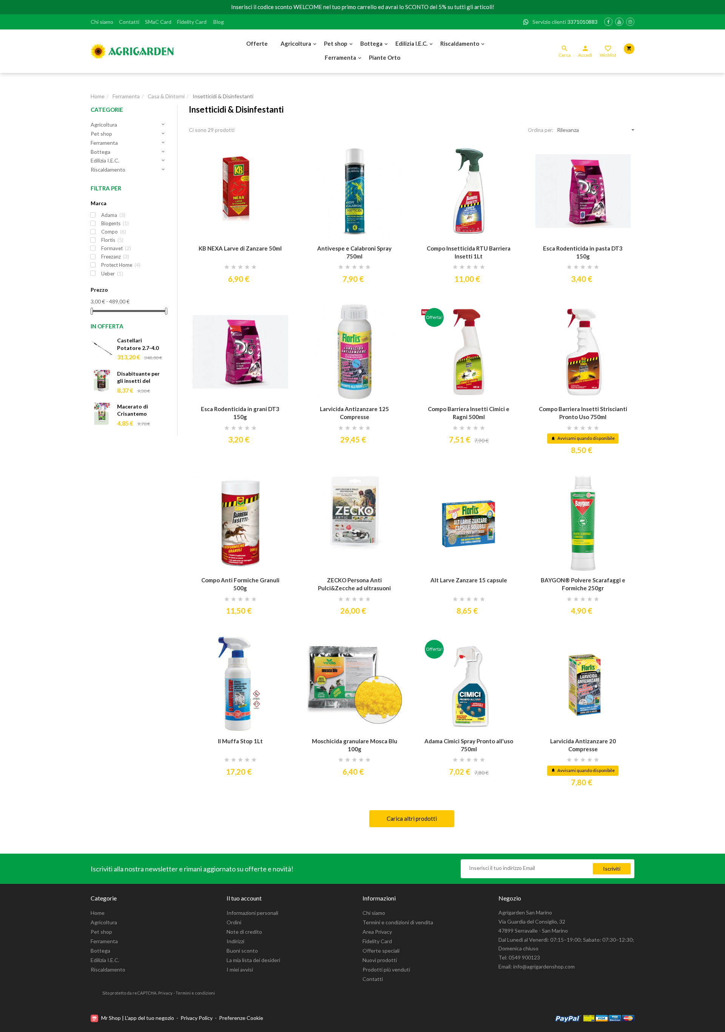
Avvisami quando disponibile (583, 438)
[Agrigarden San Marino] (132, 51)
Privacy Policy (196, 1018)
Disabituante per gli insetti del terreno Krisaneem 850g (141, 377)
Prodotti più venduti (386, 969)
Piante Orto (384, 57)
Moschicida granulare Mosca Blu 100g (354, 745)
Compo (113, 232)
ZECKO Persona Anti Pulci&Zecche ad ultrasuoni (354, 584)
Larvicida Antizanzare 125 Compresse (354, 412)
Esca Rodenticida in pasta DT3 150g (583, 252)
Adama (113, 215)
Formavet (116, 248)
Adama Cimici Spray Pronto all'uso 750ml (468, 745)
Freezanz (115, 257)
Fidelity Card (192, 22)
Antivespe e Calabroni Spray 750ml (354, 252)
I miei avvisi (240, 969)
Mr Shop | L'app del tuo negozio (137, 1018)
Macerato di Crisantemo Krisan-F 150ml (136, 410)
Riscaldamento (459, 43)
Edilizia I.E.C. (411, 43)
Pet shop (335, 43)
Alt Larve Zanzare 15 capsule (468, 580)
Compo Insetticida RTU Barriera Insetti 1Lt (469, 252)
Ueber (112, 274)
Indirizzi (235, 941)
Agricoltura (296, 43)
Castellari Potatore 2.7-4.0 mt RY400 (138, 344)
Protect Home (120, 265)
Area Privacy (377, 931)
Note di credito (244, 931)
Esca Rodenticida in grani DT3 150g (240, 412)
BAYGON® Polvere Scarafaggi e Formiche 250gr (583, 584)
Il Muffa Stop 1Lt (240, 741)
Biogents (115, 223)
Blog (218, 22)
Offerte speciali (381, 950)
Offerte (257, 43)
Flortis (112, 240)
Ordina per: (540, 130)
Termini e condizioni (195, 992)
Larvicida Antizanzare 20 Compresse (583, 745)
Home (98, 913)
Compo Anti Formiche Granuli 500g (240, 584)
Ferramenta (340, 57)
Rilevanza (568, 130)
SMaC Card (158, 22)
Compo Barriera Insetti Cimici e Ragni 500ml (468, 412)
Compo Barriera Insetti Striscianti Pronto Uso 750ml (583, 412)
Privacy (165, 992)
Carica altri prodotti (412, 818)
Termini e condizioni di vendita (397, 922)
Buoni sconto (242, 950)
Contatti (129, 22)
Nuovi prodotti (379, 960)
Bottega (371, 43)
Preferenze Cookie (241, 1018)
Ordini (234, 922)
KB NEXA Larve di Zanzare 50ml (240, 248)
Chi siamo (102, 22)
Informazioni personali (252, 913)
